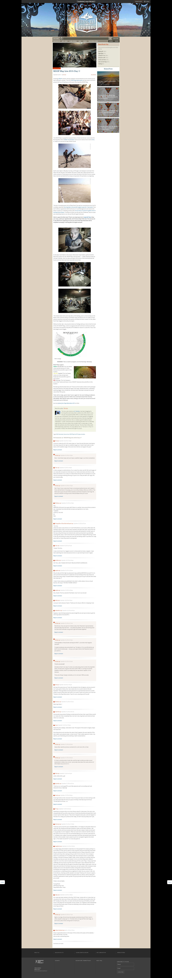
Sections (56, 38)
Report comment (57, 449)
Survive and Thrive (102, 59)
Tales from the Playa (102, 62)
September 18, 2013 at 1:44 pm (66, 467)
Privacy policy (37, 969)
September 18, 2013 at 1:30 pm (67, 455)
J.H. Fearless (77, 411)
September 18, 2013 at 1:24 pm (65, 441)
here (93, 139)
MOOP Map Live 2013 (74, 434)
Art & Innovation (101, 952)
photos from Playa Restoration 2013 (66, 403)
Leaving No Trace (56, 68)
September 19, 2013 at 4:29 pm (67, 744)
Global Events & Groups (82, 952)
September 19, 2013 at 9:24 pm (66, 795)
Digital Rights (100, 53)
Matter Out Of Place (69, 139)
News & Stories (121, 952)
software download (59, 930)
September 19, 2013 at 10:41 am (68, 711)
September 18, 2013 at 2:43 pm (67, 570)
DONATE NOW (138, 1)
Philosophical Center (93, 41)
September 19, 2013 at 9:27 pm (65, 809)
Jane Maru (57, 560)
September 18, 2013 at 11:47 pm (65, 684)
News (80, 41)
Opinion (85, 41)
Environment (61, 434)
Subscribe (121, 972)
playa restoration (81, 434)
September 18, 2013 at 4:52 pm (68, 610)
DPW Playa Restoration (77, 80)
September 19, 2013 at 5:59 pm (66, 773)
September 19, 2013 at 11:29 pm (67, 824)
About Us (36, 952)
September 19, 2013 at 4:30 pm (67, 758)
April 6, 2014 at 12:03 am (69, 930)
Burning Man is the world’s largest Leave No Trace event (78, 207)
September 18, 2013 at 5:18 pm (67, 640)
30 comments (93, 74)
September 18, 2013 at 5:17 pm (67, 623)
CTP (55, 809)
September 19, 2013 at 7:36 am (68, 701)
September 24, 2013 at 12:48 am (66, 895)
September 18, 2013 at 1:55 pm (67, 485)
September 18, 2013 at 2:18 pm (68, 503)
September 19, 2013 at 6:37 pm (68, 783)
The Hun (64, 74)
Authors (111, 41)
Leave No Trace (87, 217)
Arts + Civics (64, 41)
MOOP (60, 78)
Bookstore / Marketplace (83, 960)
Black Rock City (56, 41)
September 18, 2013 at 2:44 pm (67, 590)
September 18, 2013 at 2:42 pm (67, 560)
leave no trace (66, 434)
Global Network (73, 41)
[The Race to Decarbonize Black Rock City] (108, 78)
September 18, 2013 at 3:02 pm (66, 600)
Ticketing (100, 64)
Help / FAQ (99, 960)
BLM (57, 434)
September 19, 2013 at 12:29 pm (64, 725)
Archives (117, 41)
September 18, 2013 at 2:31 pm (80, 523)
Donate (57, 960)
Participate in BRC (101, 57)
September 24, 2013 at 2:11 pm (67, 914)
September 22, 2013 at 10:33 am (68, 846)
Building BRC (100, 51)
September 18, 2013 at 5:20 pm (67, 661)
